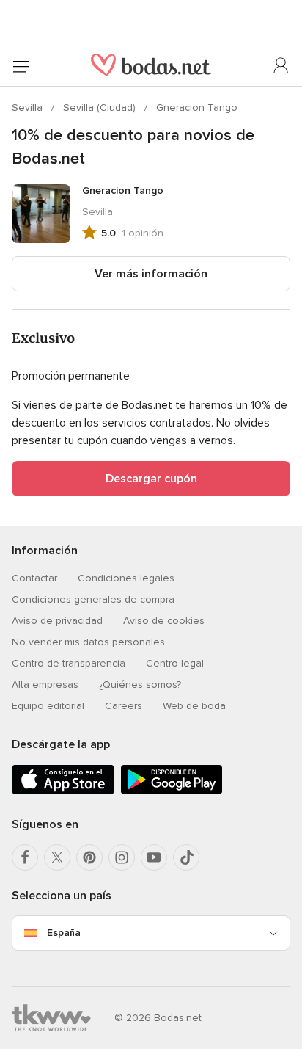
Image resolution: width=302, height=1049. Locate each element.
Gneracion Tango (196, 107)
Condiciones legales (126, 578)
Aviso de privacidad (57, 620)
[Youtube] (154, 857)
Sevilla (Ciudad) (101, 107)
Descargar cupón (151, 478)
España (64, 932)
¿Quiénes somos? (140, 684)
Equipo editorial (48, 706)
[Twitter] (57, 857)
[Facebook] (25, 857)
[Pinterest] (89, 857)
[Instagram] (121, 857)
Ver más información (151, 273)
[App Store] (63, 791)
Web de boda (194, 706)
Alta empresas (45, 684)
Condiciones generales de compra (93, 599)
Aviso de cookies (164, 620)
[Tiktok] (186, 857)
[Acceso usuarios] (281, 66)
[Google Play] (171, 791)
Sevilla (28, 107)
